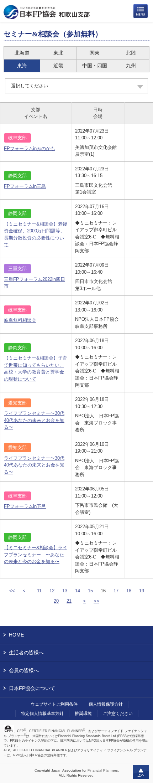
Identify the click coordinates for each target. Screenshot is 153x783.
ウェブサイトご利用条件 (54, 704)
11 (39, 590)
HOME (16, 635)
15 (90, 590)
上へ (140, 771)
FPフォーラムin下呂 (25, 506)
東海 (22, 65)
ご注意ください (118, 713)
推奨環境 (83, 713)
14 (77, 590)
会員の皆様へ (24, 670)
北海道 (22, 53)
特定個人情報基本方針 (42, 713)
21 (69, 601)
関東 (95, 53)
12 (51, 590)
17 (116, 590)
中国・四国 (94, 65)
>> (96, 601)
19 (141, 590)
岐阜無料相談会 (20, 320)
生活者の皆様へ (26, 652)
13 (64, 590)
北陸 (131, 53)
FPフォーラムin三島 (25, 186)
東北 (58, 53)
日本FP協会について (32, 688)
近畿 (58, 65)
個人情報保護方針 (106, 704)
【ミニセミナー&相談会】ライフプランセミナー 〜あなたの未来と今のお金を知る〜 (35, 554)
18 (128, 590)
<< (12, 590)
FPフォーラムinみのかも (29, 148)
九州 (131, 65)
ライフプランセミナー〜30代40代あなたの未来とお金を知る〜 (34, 420)
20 (56, 601)
